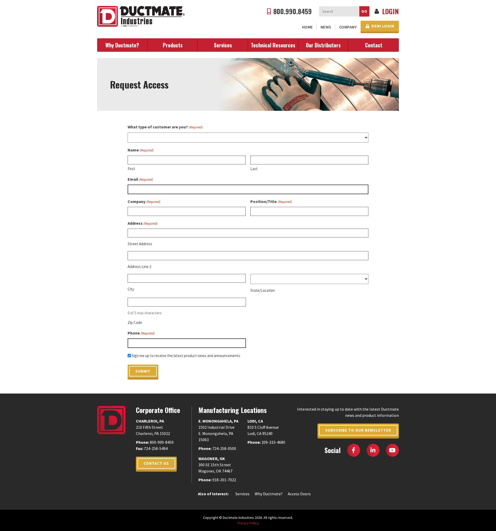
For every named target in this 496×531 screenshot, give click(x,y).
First (131, 168)
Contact (373, 45)
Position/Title (271, 201)
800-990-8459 (162, 442)
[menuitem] (307, 27)
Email (140, 179)
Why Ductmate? (122, 45)
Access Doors (299, 493)
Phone (141, 333)
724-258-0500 (224, 448)
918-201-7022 (224, 479)
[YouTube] (392, 450)
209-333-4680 (273, 442)
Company (348, 27)
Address (143, 223)
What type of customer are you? (165, 126)
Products (173, 45)
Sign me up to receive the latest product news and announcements (186, 355)
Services (223, 45)
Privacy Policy (248, 523)
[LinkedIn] (373, 450)
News (326, 27)
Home (307, 27)
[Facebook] (353, 450)
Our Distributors (323, 45)
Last (254, 168)
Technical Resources (273, 45)
